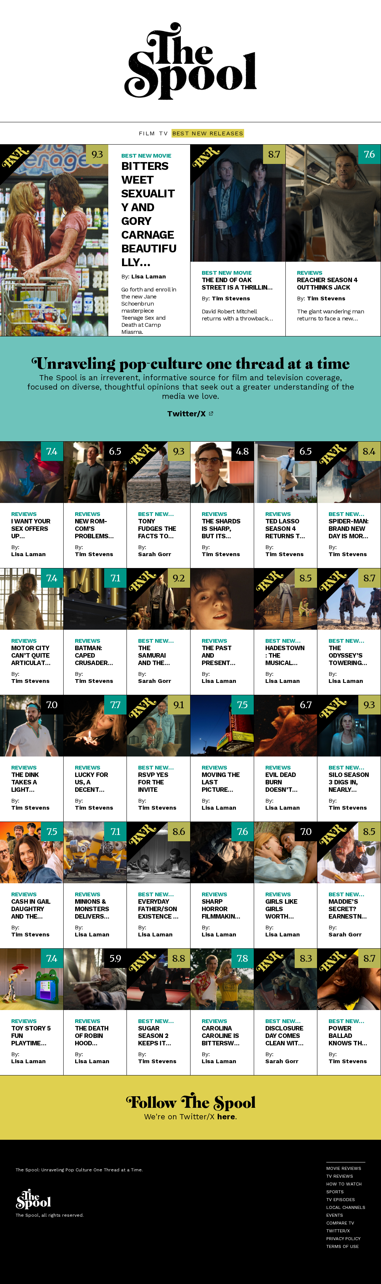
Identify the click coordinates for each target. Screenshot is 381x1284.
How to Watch (344, 1184)
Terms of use (342, 1246)
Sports (335, 1192)
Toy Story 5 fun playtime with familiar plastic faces (31, 1036)
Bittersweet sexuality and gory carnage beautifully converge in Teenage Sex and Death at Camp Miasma (148, 214)
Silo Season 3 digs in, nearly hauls (349, 782)
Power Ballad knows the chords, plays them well (347, 1036)
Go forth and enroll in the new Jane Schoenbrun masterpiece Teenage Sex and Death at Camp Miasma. (148, 310)
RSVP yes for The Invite (153, 782)
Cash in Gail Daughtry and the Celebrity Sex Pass (30, 909)
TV (163, 133)
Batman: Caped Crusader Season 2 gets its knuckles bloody (91, 655)
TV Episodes (340, 1199)
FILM (147, 133)
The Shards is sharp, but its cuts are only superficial (221, 528)
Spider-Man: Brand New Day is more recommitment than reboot (348, 528)
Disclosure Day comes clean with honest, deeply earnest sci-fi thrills (284, 1036)
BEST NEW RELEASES (207, 133)
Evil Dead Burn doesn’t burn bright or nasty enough (281, 782)
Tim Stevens (231, 298)
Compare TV (340, 1223)
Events (334, 1215)
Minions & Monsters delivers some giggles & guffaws (92, 909)
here (226, 1116)
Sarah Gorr (154, 554)
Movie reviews (343, 1168)
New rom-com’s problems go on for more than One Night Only (93, 528)
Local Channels (345, 1207)
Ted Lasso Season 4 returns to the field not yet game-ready (285, 528)
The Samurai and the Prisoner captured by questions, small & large (156, 655)
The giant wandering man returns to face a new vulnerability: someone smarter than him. (330, 315)
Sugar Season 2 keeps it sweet (153, 1036)
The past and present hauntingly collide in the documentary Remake (221, 655)
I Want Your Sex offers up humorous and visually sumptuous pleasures (30, 528)
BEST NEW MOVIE (146, 155)
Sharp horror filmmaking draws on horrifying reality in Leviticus (220, 909)
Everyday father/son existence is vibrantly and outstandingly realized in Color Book (158, 909)
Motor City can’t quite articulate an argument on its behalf (30, 655)
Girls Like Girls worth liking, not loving (283, 909)
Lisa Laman (148, 276)
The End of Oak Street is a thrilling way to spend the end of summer (238, 283)
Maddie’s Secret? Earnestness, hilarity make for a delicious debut (349, 909)
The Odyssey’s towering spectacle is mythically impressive (347, 655)
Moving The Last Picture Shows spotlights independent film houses (221, 782)
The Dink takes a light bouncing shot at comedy (27, 782)
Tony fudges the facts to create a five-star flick (157, 528)
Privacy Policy (343, 1238)
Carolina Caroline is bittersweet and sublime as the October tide (221, 1036)
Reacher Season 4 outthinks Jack (327, 283)
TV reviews (339, 1176)
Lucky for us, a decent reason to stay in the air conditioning (94, 782)
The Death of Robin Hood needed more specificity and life (93, 1036)
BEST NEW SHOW (344, 767)
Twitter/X (187, 413)
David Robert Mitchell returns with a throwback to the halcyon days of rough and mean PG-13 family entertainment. (235, 315)
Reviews (309, 272)
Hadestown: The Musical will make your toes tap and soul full (285, 655)
